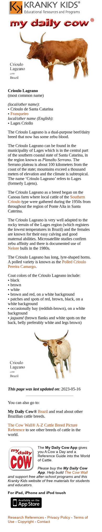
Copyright (26, 521)
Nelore (13, 248)
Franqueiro (19, 113)
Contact (43, 521)
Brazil (43, 411)
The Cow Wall (76, 472)
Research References (26, 517)
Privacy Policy (58, 517)
